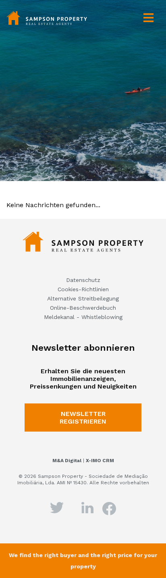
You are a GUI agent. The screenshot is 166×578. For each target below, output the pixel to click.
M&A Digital (66, 460)
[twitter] (57, 506)
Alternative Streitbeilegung (83, 298)
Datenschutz (83, 280)
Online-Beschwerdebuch (83, 307)
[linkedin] (87, 506)
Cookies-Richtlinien (83, 289)
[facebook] (109, 508)
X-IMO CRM (100, 460)
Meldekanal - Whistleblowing (83, 317)
